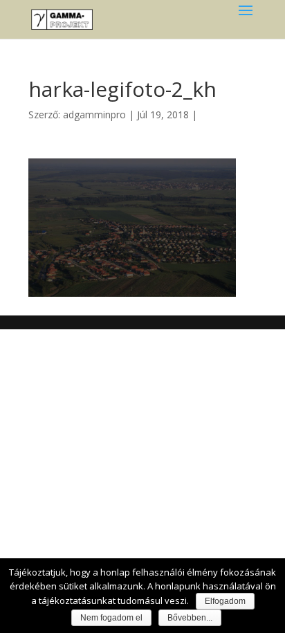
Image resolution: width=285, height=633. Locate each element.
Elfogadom (225, 601)
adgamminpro (94, 114)
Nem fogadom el (111, 618)
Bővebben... (189, 618)
